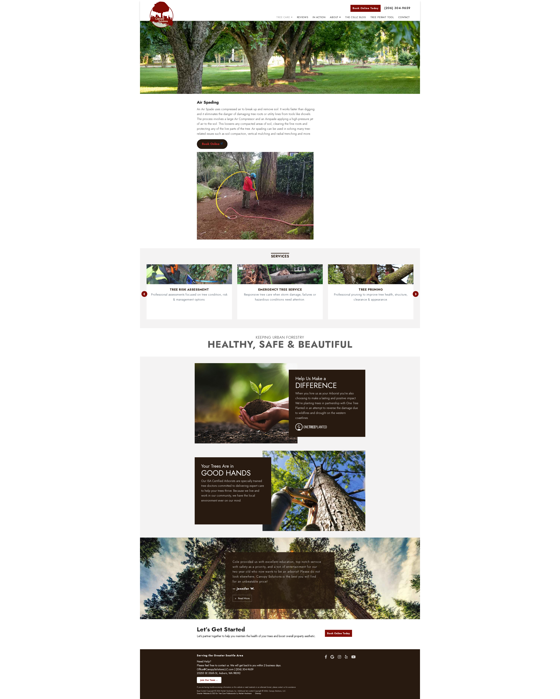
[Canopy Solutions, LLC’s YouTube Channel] (353, 657)
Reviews (302, 17)
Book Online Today (365, 8)
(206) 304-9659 (397, 8)
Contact (404, 17)
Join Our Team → (209, 680)
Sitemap (258, 693)
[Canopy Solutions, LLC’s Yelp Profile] (346, 657)
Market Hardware (245, 693)
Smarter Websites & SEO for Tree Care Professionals (216, 693)
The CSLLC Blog (355, 17)
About (334, 17)
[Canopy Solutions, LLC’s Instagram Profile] (339, 657)
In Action (319, 17)
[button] (143, 294)
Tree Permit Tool (382, 17)
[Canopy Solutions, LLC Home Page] (161, 14)
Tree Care (283, 17)
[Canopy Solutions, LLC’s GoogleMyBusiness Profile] (332, 657)
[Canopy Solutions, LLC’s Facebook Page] (326, 657)
